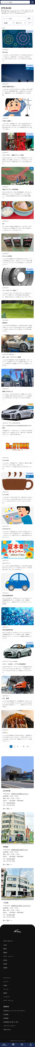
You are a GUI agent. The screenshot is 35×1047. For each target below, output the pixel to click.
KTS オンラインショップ (19, 1040)
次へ (28, 746)
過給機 (5, 968)
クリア (29, 23)
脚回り (5, 949)
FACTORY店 (30, 31)
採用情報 (5, 1018)
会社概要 (5, 1014)
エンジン (5, 981)
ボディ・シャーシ (8, 956)
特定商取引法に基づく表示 (10, 1022)
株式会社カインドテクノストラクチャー (14, 1011)
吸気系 (5, 964)
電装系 (5, 993)
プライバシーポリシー (9, 1026)
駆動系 (5, 952)
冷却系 (5, 985)
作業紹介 (29, 272)
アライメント (7, 978)
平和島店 (31, 336)
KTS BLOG (6, 7)
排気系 (5, 960)
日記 (28, 68)
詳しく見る (6, 808)
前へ (7, 746)
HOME (5, 945)
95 (23, 746)
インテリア (6, 997)
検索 (29, 18)
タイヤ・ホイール (8, 1000)
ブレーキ (5, 989)
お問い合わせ (7, 1029)
